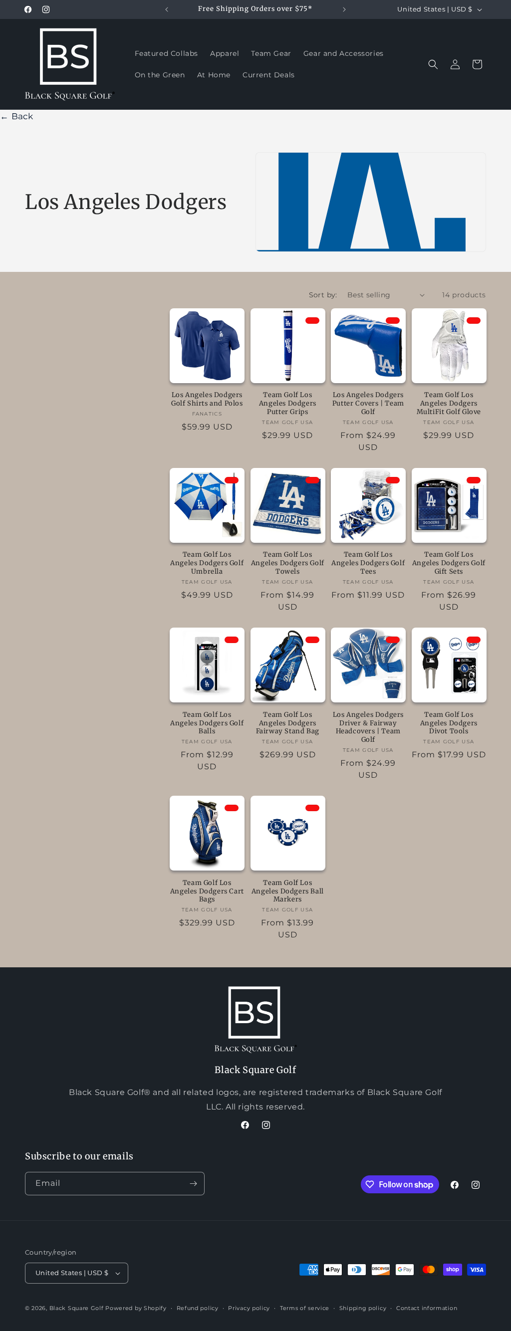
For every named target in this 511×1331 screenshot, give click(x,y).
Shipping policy (363, 1308)
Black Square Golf (76, 1308)
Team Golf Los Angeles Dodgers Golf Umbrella (207, 563)
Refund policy (198, 1308)
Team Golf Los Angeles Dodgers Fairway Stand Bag (287, 723)
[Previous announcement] (167, 9)
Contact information (426, 1308)
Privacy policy (249, 1308)
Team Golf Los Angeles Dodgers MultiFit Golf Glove (449, 403)
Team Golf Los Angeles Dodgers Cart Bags (207, 891)
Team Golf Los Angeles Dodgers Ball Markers (288, 891)
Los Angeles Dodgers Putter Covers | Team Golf (368, 403)
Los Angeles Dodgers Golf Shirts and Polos (207, 399)
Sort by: (323, 294)
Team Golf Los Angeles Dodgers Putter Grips (287, 403)
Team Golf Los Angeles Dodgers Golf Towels (287, 563)
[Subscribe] (193, 1183)
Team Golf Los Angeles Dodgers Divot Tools (449, 723)
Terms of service (304, 1308)
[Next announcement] (344, 9)
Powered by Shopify (136, 1308)
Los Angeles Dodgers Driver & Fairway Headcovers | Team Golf (368, 727)
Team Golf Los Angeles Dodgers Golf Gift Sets (449, 563)
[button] (433, 64)
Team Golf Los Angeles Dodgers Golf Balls (207, 723)
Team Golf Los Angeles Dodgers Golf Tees (368, 563)
